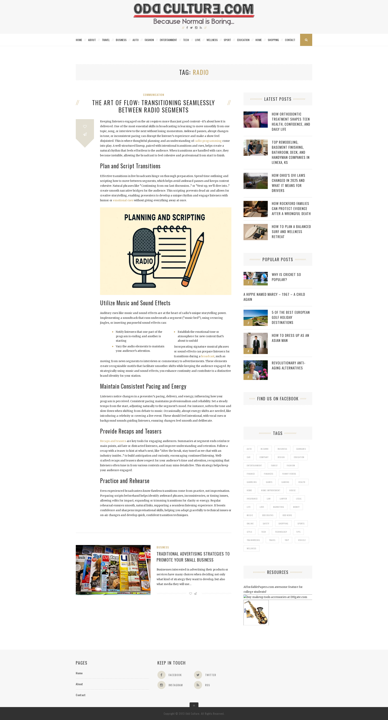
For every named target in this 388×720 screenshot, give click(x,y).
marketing (278, 506)
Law (269, 498)
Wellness (212, 40)
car (248, 457)
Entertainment (168, 40)
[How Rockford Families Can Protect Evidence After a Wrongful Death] (256, 203)
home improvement (270, 490)
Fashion (149, 40)
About (92, 40)
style (249, 531)
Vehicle (302, 540)
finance (251, 473)
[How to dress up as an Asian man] (256, 335)
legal (299, 498)
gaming (285, 482)
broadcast (207, 356)
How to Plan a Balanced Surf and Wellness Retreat (291, 231)
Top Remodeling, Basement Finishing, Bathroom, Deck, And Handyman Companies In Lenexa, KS (291, 152)
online (250, 523)
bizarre (265, 448)
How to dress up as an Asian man (290, 338)
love (262, 506)
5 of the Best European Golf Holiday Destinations (291, 317)
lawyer (283, 498)
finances (268, 473)
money (296, 506)
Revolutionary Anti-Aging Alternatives (289, 365)
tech (263, 531)
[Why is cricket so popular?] (256, 274)
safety (266, 523)
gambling (252, 482)
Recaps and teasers (113, 441)
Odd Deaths (267, 515)
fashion (291, 465)
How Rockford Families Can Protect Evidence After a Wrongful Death (291, 208)
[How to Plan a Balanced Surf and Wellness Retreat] (256, 226)
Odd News (287, 515)
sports (301, 523)
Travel (106, 40)
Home (79, 40)
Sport (227, 40)
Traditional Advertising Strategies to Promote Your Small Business (193, 557)
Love (197, 40)
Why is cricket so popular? (286, 277)
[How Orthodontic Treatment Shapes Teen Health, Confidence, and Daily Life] (256, 113)
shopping (283, 523)
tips (298, 531)
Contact (290, 40)
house (292, 490)
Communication (153, 94)
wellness (251, 548)
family (274, 465)
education (299, 457)
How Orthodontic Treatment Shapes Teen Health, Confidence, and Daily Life (291, 121)
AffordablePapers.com (259, 587)
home (249, 490)
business (282, 448)
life (249, 506)
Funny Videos (289, 473)
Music (250, 515)
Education (243, 40)
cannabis (301, 448)
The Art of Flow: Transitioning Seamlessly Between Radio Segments (153, 106)
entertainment (254, 465)
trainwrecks (253, 540)
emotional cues (123, 200)
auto (249, 448)
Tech (186, 40)
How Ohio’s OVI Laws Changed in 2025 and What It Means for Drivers (288, 183)
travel (272, 540)
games (269, 482)
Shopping (273, 40)
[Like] (85, 126)
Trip (287, 540)
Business (121, 40)
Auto (136, 40)
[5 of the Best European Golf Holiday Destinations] (256, 312)
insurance (252, 498)
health (301, 482)
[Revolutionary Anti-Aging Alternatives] (256, 362)
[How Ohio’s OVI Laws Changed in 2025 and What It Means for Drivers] (256, 175)
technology (281, 531)
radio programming (208, 141)
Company (264, 457)
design (281, 457)
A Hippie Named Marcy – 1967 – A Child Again (274, 297)
